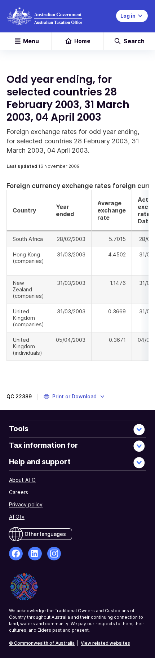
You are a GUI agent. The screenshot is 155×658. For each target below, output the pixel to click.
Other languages (45, 534)
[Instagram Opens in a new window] (54, 553)
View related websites (105, 643)
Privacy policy (26, 504)
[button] (74, 396)
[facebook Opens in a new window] (16, 553)
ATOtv (17, 517)
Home (82, 40)
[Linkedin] (35, 553)
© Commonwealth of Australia (42, 643)
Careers (18, 492)
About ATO (22, 480)
